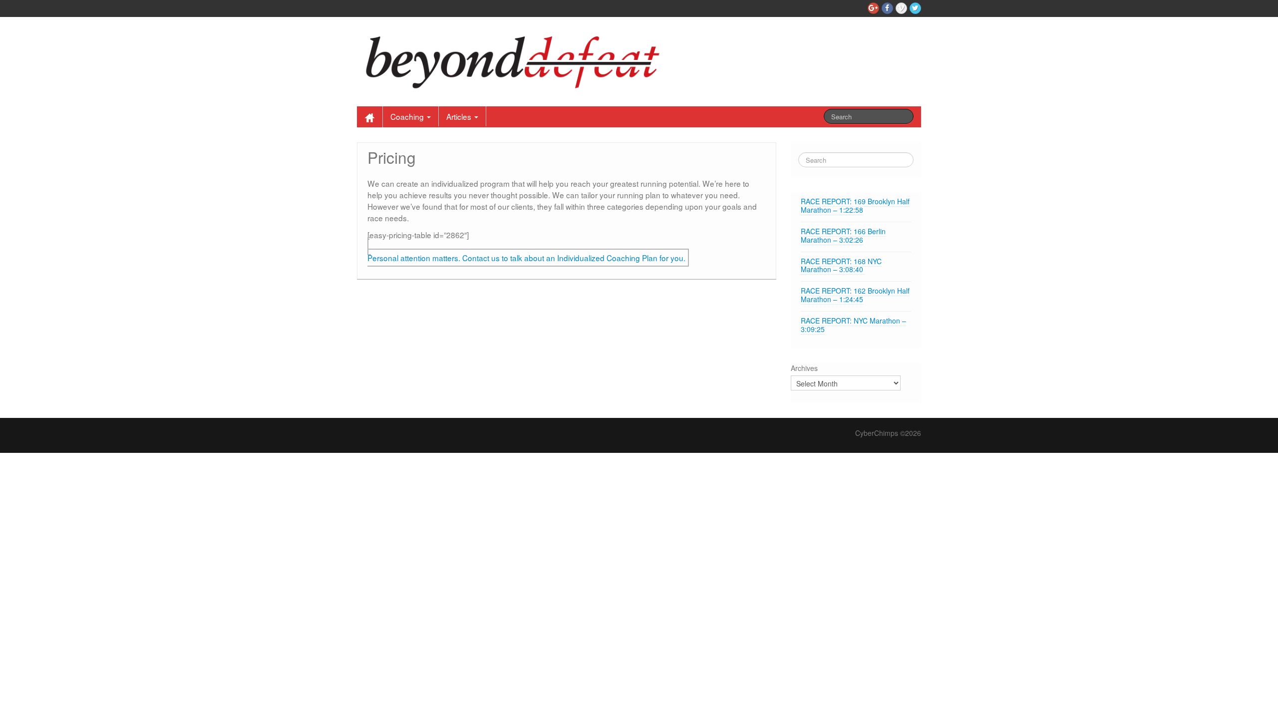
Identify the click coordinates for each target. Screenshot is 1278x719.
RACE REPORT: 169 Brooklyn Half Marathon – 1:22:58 (855, 205)
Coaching (408, 116)
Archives (804, 368)
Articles (459, 116)
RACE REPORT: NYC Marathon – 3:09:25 (853, 325)
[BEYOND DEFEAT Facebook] (887, 8)
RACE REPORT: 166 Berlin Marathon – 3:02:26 (843, 235)
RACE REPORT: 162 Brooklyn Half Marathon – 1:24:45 (855, 295)
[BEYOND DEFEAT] (518, 59)
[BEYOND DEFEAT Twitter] (915, 8)
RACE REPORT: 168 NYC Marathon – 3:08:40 (841, 265)
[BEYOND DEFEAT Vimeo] (901, 8)
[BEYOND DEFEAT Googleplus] (873, 8)
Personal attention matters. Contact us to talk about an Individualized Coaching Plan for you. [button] (526, 257)
